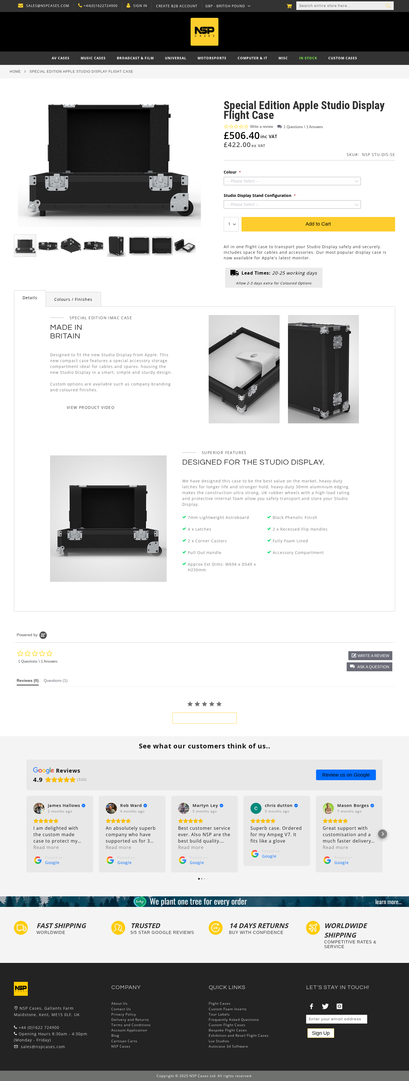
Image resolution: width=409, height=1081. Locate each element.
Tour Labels (219, 1014)
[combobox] (345, 5)
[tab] (30, 298)
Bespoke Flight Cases (228, 1030)
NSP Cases (120, 1046)
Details (30, 297)
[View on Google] (39, 808)
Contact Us (121, 1009)
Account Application (129, 1030)
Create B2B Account (177, 6)
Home (15, 72)
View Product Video (91, 407)
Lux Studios (219, 1041)
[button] (228, 6)
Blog (115, 1035)
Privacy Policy (123, 1014)
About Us (119, 1003)
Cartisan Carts (124, 1041)
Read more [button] (46, 847)
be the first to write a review (204, 718)
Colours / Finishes (73, 299)
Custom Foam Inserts (228, 1009)
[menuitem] (60, 58)
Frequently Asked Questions (234, 1019)
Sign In (140, 6)
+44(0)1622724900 (101, 6)
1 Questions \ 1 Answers (303, 127)
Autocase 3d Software (228, 1046)
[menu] (204, 58)
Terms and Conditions (131, 1025)
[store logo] (204, 32)
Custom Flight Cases (227, 1025)
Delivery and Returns (130, 1019)
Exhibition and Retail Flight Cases (239, 1035)
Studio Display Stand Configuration (258, 195)
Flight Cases (220, 1003)
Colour (231, 172)
